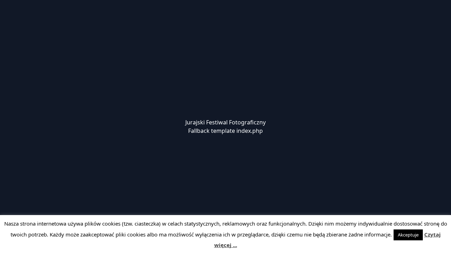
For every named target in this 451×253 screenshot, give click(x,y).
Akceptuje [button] (408, 235)
